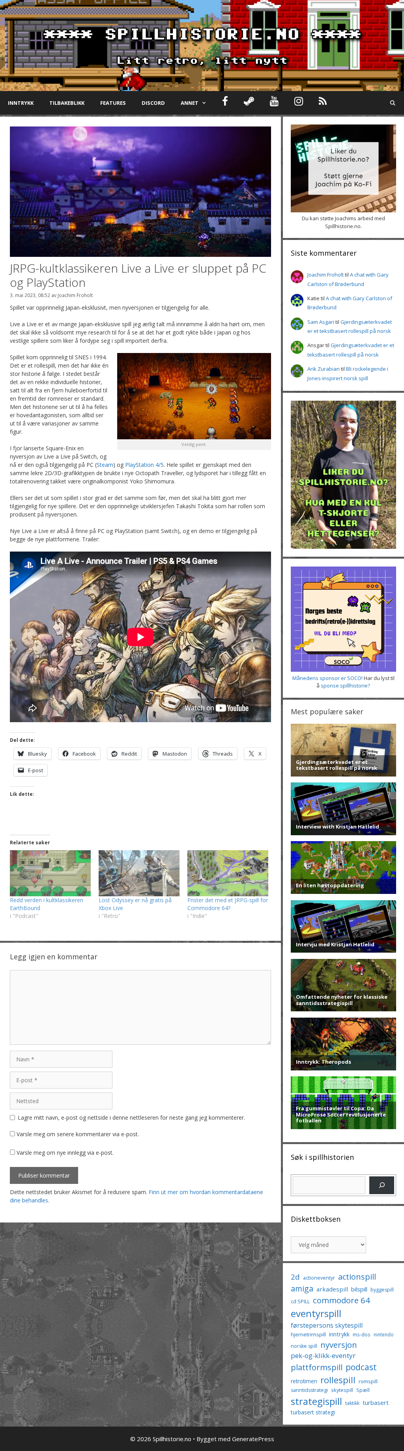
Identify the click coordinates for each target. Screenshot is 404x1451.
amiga (302, 1288)
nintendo (384, 1334)
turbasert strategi (313, 1412)
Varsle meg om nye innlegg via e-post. (65, 1152)
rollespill (337, 1380)
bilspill (359, 1289)
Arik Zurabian (323, 368)
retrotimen (304, 1381)
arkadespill (332, 1289)
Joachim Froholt (75, 295)
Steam (105, 464)
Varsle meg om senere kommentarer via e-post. (78, 1134)
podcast (361, 1367)
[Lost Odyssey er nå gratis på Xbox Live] (139, 873)
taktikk (352, 1403)
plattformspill (316, 1367)
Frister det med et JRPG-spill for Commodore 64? (227, 904)
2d (295, 1277)
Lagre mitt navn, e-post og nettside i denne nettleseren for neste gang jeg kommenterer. (131, 1117)
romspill (368, 1381)
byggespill (382, 1289)
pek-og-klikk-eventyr (323, 1355)
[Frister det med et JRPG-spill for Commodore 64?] (227, 873)
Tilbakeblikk (66, 102)
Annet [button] (189, 102)
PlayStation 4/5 (144, 464)
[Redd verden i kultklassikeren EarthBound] (50, 873)
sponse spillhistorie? (345, 685)
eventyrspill (316, 1313)
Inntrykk (21, 102)
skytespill (342, 1389)
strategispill (316, 1401)
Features (113, 102)
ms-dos (361, 1334)
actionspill (357, 1276)
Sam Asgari (320, 321)
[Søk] (381, 1185)
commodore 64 (341, 1300)
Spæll (363, 1389)
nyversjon (338, 1344)
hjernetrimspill (308, 1334)
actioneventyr (319, 1278)
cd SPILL (300, 1301)
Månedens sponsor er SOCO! (327, 678)
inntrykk (339, 1334)
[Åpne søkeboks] (393, 103)
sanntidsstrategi (309, 1390)
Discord (153, 102)
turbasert (376, 1402)
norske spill (304, 1346)
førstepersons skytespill (327, 1325)
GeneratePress (253, 1439)
